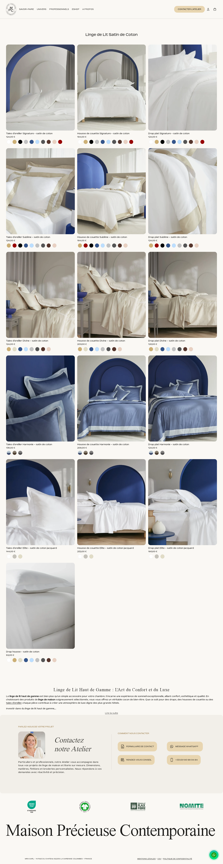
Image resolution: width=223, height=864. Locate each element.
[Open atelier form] (122, 746)
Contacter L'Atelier (189, 9)
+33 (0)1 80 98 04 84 (186, 760)
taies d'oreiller (13, 703)
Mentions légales (146, 859)
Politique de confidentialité (177, 859)
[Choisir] (70, 126)
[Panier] (214, 9)
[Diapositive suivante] (70, 87)
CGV (159, 859)
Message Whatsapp (186, 746)
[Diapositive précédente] (10, 87)
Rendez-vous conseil (139, 760)
